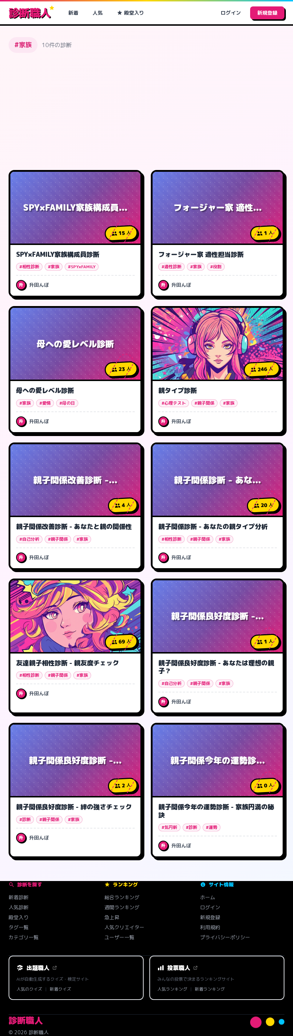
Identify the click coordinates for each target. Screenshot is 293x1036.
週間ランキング (121, 907)
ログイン (231, 12)
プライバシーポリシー (225, 937)
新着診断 (19, 897)
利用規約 (210, 927)
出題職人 (37, 968)
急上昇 (111, 917)
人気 (98, 12)
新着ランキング (210, 989)
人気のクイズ (29, 989)
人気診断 (19, 907)
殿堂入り (134, 12)
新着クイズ (60, 989)
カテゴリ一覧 (24, 937)
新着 (73, 12)
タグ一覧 (19, 927)
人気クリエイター (124, 927)
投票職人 (178, 968)
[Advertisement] (146, 111)
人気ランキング (172, 989)
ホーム (207, 897)
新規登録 (267, 12)
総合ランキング (121, 897)
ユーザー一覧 (119, 937)
